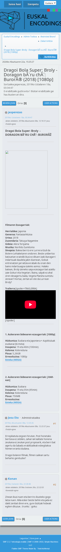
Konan (12, 479)
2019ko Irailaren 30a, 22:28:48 (18, 484)
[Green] (54, 10)
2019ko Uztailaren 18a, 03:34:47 (18, 117)
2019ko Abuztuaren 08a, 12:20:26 (19, 423)
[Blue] (51, 10)
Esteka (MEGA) (13, 359)
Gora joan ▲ (35, 538)
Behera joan (9, 103)
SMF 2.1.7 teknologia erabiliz (14, 542)
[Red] (48, 10)
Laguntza (24, 538)
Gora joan (8, 519)
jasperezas (15, 112)
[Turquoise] (59, 10)
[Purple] (56, 10)
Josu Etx (13, 417)
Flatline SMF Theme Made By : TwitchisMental (30, 549)
